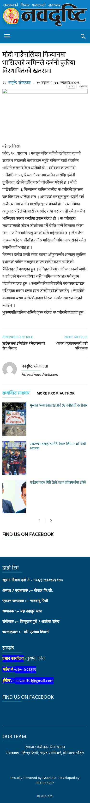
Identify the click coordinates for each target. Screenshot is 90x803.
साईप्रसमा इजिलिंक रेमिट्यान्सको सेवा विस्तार (23, 345)
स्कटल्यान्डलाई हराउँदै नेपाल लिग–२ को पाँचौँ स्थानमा (58, 446)
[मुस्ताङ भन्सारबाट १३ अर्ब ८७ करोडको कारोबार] (14, 419)
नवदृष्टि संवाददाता (19, 82)
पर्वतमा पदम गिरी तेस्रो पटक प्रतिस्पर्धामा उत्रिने (58, 483)
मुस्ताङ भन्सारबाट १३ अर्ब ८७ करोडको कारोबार (58, 405)
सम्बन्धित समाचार (16, 394)
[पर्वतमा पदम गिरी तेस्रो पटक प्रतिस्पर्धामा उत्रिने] (14, 496)
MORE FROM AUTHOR (56, 393)
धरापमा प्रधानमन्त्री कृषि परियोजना (71, 345)
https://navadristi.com (40, 374)
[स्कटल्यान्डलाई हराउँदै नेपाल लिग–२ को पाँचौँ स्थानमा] (14, 458)
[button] (83, 36)
